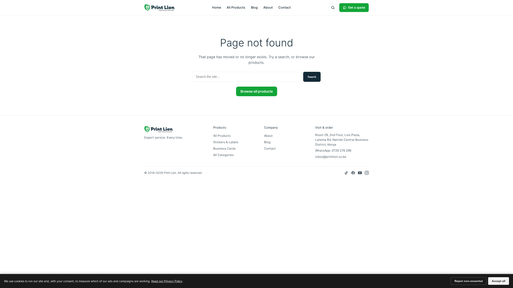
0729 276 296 (341, 150)
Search (312, 76)
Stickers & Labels (225, 142)
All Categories (223, 155)
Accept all (498, 281)
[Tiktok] (346, 173)
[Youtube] (360, 173)
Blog (254, 7)
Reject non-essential (468, 281)
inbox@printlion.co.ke (330, 157)
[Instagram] (367, 173)
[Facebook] (353, 173)
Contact (284, 7)
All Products (236, 7)
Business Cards (224, 148)
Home (216, 7)
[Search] (332, 7)
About (268, 7)
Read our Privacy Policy (166, 281)
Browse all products (256, 91)
